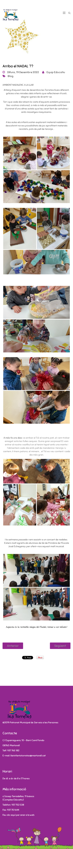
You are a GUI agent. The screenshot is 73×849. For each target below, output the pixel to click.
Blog (10, 76)
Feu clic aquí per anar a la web (18, 815)
